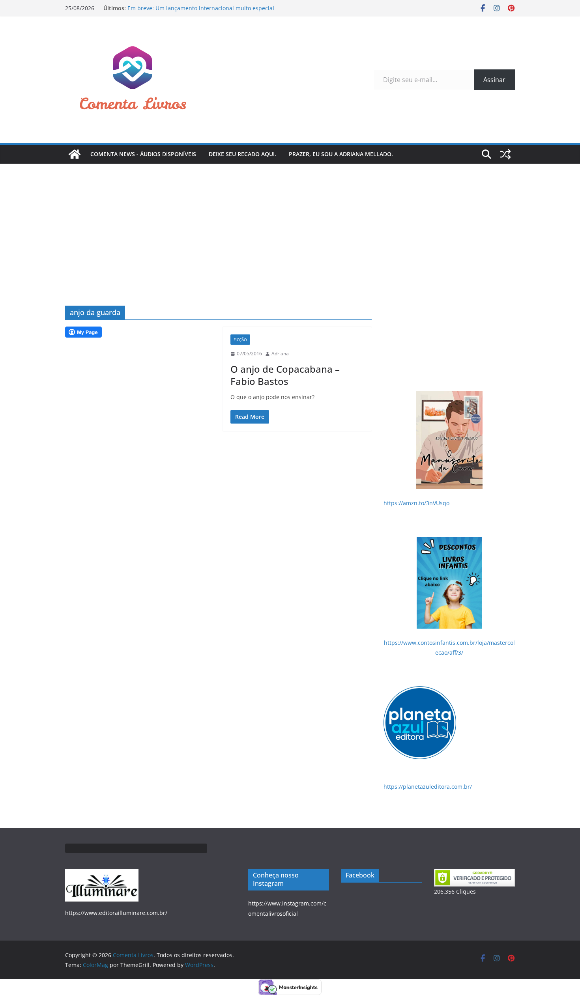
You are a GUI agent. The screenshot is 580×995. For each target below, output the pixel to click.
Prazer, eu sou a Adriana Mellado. (341, 154)
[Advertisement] (290, 223)
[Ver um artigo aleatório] (505, 154)
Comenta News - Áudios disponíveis (143, 154)
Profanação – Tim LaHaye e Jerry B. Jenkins (183, 5)
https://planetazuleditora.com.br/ (428, 786)
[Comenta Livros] (74, 154)
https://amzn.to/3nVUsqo (416, 503)
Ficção (240, 339)
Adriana (280, 353)
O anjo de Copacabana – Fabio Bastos (285, 375)
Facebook (360, 875)
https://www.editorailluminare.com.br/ (116, 913)
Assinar (494, 79)
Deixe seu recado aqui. (242, 154)
